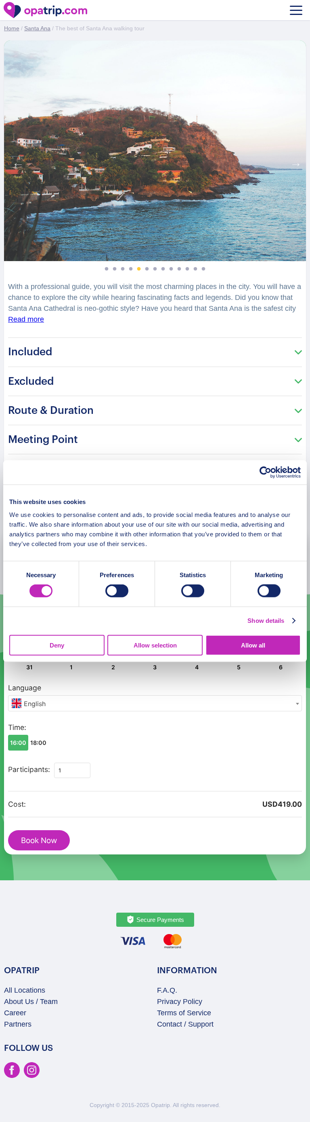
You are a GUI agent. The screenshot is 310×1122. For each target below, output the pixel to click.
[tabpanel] (155, 150)
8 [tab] (163, 269)
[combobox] (155, 703)
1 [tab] (107, 269)
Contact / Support (185, 1024)
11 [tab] (187, 269)
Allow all (253, 644)
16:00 (18, 742)
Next (294, 161)
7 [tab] (155, 269)
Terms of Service (184, 1013)
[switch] (116, 590)
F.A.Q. (167, 990)
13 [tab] (203, 269)
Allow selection (155, 644)
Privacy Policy (179, 1002)
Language (24, 687)
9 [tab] (171, 269)
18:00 (38, 742)
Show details (265, 620)
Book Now (39, 840)
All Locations (24, 990)
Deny (57, 644)
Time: (17, 727)
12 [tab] (195, 269)
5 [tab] (139, 269)
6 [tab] (147, 269)
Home (11, 28)
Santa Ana (37, 28)
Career (15, 1013)
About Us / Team (31, 1002)
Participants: (29, 769)
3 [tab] (123, 269)
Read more (26, 319)
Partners (17, 1024)
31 (29, 667)
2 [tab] (115, 269)
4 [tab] (131, 269)
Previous (16, 161)
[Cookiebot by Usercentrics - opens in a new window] (265, 472)
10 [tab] (179, 269)
